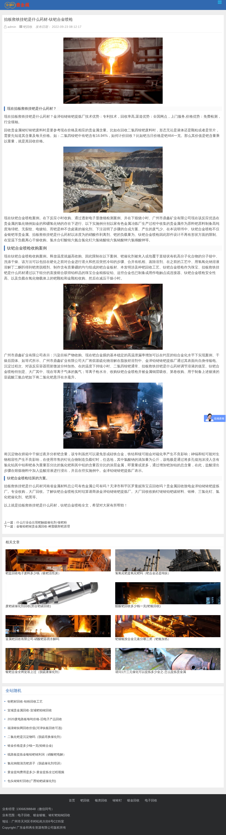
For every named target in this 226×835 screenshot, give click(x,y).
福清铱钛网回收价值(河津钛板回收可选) (35, 728)
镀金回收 (133, 800)
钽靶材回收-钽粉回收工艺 (25, 701)
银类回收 (101, 800)
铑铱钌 (117, 800)
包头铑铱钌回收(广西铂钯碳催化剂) (32, 781)
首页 (72, 800)
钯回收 (85, 800)
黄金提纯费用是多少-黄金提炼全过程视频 (36, 772)
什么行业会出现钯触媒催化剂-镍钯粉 (41, 522)
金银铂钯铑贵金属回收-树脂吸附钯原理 (43, 526)
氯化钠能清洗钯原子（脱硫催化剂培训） (35, 763)
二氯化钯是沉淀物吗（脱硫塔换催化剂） (35, 737)
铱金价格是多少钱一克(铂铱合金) (30, 745)
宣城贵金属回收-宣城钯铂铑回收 (30, 710)
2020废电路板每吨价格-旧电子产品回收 (35, 719)
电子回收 (151, 800)
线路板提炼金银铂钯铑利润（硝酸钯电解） (37, 754)
